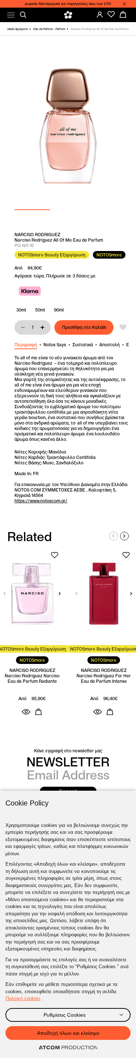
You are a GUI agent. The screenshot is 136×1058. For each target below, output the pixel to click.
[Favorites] (111, 14)
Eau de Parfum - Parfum (49, 29)
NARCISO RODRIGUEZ (37, 234)
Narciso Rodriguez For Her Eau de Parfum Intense (104, 678)
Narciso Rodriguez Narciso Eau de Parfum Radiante (32, 678)
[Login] (100, 14)
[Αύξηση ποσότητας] (42, 327)
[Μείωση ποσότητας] (22, 327)
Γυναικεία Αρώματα (15, 29)
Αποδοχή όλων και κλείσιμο (68, 1033)
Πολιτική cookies (23, 998)
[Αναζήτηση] (23, 15)
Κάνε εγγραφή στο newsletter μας (68, 750)
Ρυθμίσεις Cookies (65, 1015)
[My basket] (123, 14)
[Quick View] (26, 711)
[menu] (10, 15)
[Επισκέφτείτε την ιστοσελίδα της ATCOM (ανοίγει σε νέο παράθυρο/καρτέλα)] (68, 1048)
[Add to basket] (38, 711)
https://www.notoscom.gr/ (41, 500)
